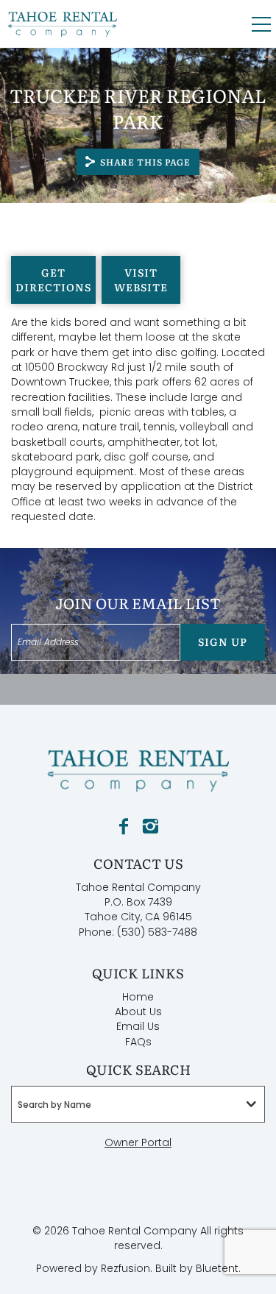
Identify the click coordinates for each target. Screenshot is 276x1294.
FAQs (138, 1041)
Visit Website (140, 279)
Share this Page (145, 161)
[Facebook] (123, 827)
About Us (138, 1011)
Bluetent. (218, 1268)
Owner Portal (138, 1142)
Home (138, 996)
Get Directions (53, 279)
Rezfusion (125, 1268)
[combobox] (138, 1104)
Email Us (138, 1026)
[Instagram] (150, 827)
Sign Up (222, 641)
